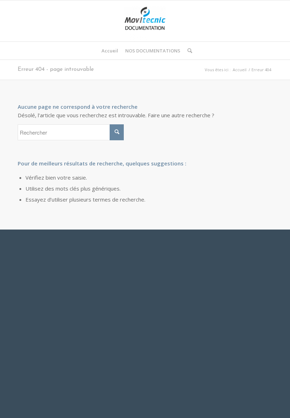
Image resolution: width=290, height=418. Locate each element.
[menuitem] (110, 51)
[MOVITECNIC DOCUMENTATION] (145, 20)
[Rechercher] (188, 51)
